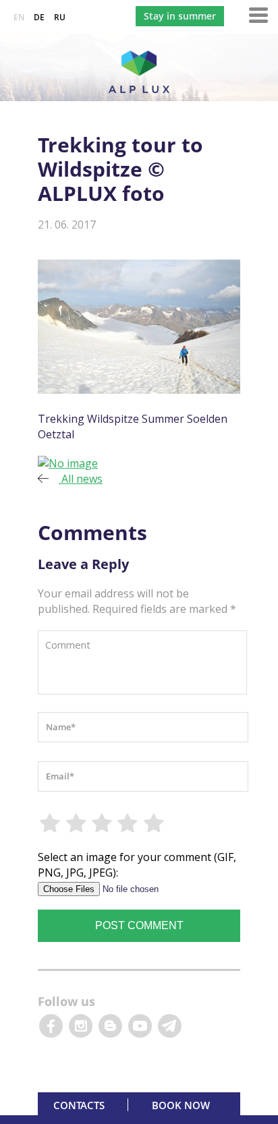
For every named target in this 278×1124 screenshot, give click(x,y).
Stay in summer (180, 15)
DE (39, 17)
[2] (76, 823)
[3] (102, 823)
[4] (128, 823)
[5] (154, 823)
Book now (181, 1105)
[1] (50, 823)
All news (81, 478)
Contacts (79, 1105)
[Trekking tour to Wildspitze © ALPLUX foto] (68, 463)
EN (18, 17)
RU (59, 17)
